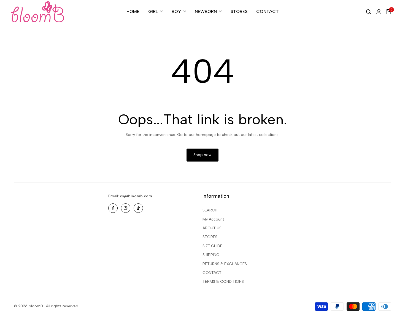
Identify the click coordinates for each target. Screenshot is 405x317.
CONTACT (212, 272)
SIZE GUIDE (212, 246)
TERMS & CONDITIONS (223, 281)
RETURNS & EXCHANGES (224, 264)
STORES (209, 237)
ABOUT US (212, 228)
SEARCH (209, 210)
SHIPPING (210, 254)
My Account (213, 219)
